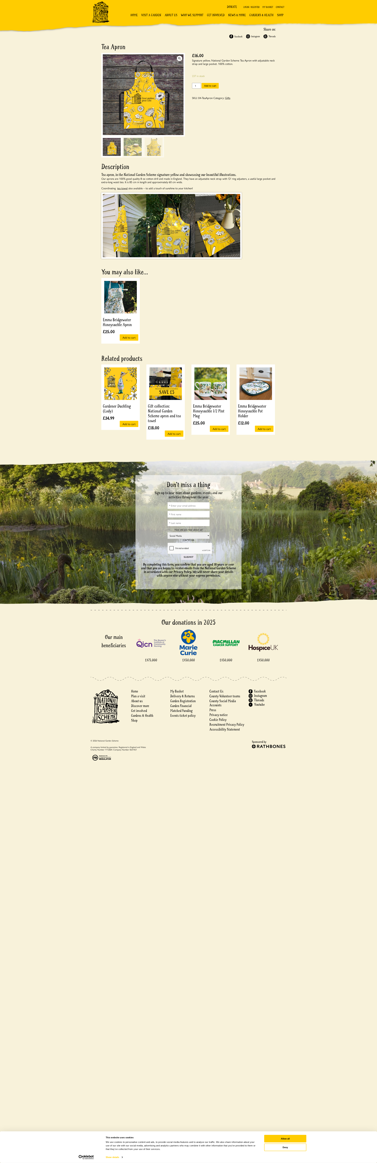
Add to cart (210, 85)
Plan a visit (138, 696)
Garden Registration (183, 701)
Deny (285, 1147)
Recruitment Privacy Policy (226, 724)
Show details (112, 1157)
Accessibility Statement (224, 729)
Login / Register (251, 7)
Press (212, 710)
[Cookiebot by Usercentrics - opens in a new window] (86, 1157)
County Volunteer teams (224, 696)
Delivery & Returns (182, 696)
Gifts (227, 98)
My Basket (267, 7)
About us (137, 701)
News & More (237, 15)
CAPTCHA (188, 540)
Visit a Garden (151, 15)
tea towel (122, 188)
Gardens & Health (261, 15)
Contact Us (216, 691)
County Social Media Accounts (222, 703)
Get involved (216, 15)
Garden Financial (181, 706)
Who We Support (192, 15)
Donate (232, 7)
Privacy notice (218, 715)
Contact (280, 7)
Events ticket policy (183, 715)
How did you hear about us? (188, 529)
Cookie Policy (217, 719)
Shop (280, 15)
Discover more (140, 706)
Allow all (285, 1138)
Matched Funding (181, 711)
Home (134, 15)
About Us (171, 15)
